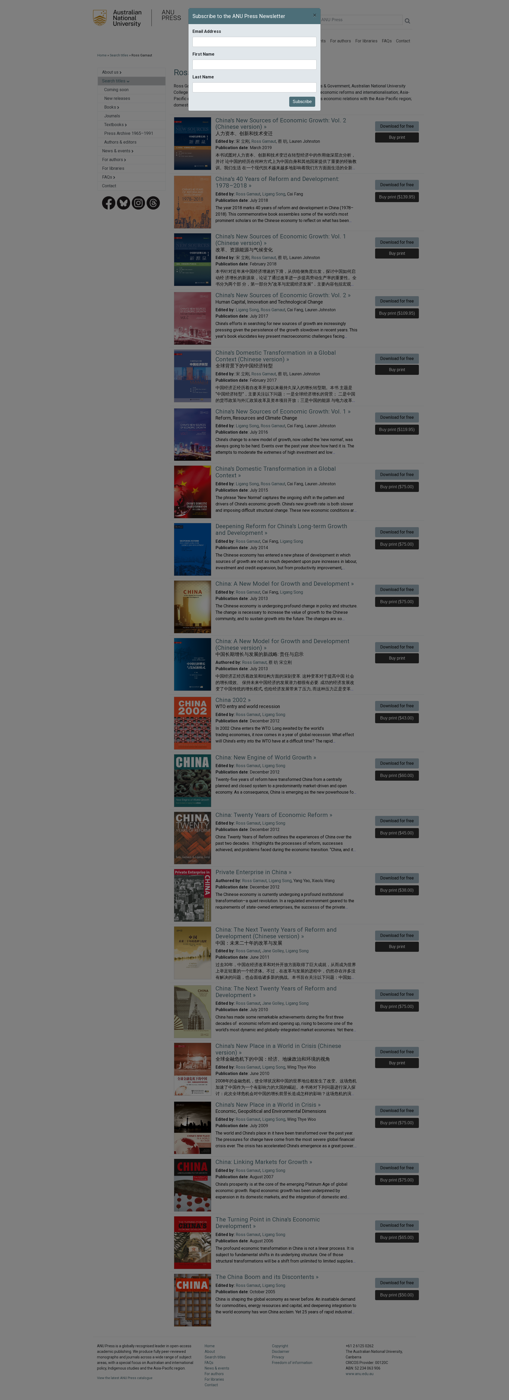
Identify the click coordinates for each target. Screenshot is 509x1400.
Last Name (203, 76)
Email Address (206, 31)
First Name (203, 54)
